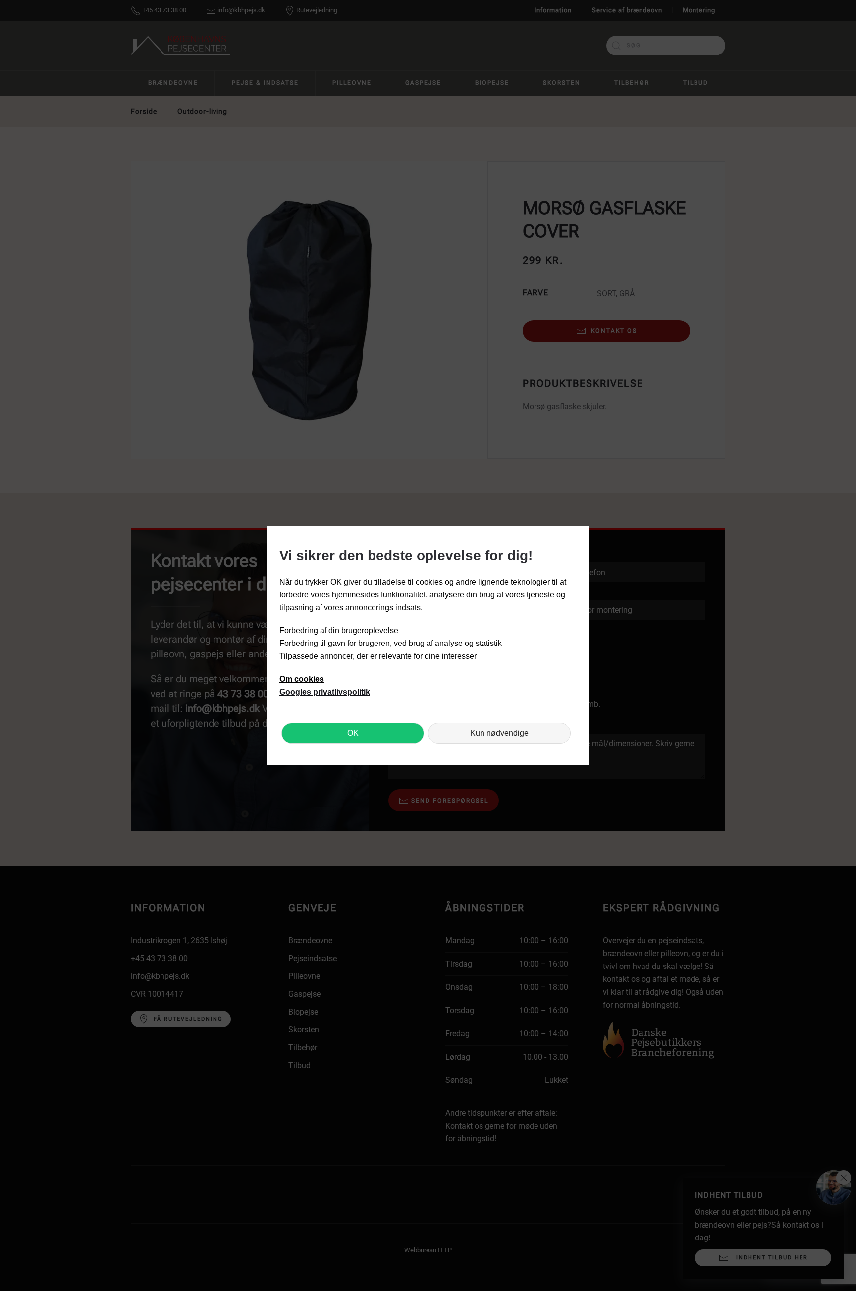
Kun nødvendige (499, 733)
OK (353, 733)
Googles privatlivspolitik (324, 692)
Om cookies (301, 679)
